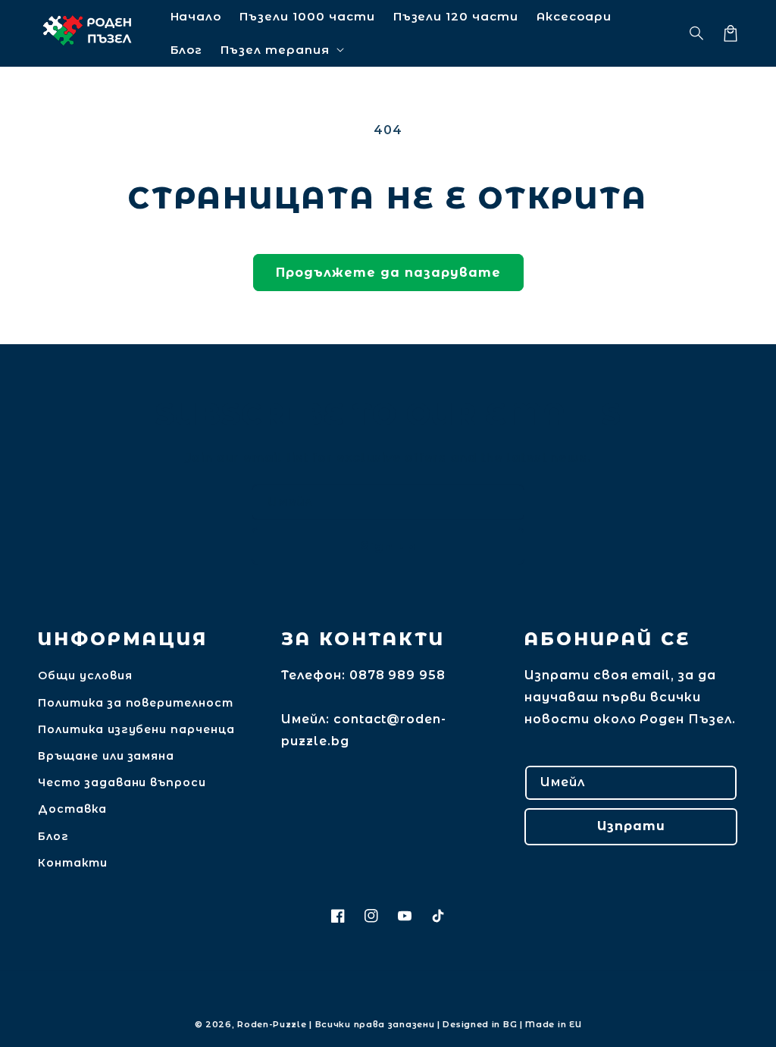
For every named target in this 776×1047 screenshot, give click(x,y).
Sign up (388, 546)
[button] (697, 33)
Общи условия (85, 675)
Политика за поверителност (135, 703)
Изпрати (631, 826)
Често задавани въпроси (122, 782)
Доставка (72, 809)
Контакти (73, 863)
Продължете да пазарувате (388, 272)
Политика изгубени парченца (136, 729)
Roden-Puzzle (271, 1024)
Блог (53, 836)
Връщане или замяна (106, 756)
